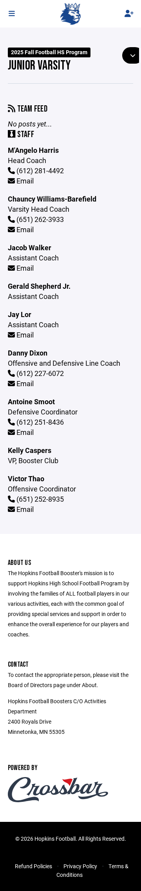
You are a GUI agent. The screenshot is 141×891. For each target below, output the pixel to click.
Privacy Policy (80, 866)
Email (24, 180)
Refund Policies (33, 866)
